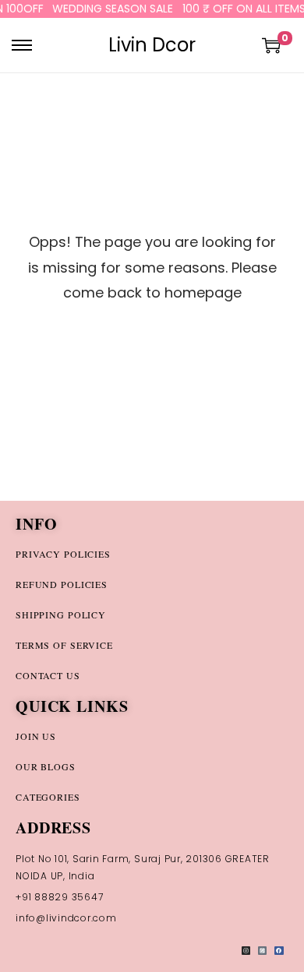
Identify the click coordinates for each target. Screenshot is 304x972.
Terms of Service (64, 645)
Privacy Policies (63, 554)
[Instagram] (246, 950)
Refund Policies (62, 584)
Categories (48, 797)
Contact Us (48, 675)
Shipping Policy (61, 614)
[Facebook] (278, 950)
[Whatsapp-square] (262, 950)
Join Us (36, 736)
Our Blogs (46, 766)
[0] (271, 45)
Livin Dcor (152, 45)
